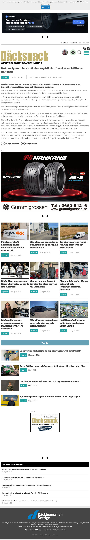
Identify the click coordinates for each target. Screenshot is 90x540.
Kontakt (86, 43)
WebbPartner (55, 535)
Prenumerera (64, 43)
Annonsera (73, 43)
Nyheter (5, 77)
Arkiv (80, 43)
